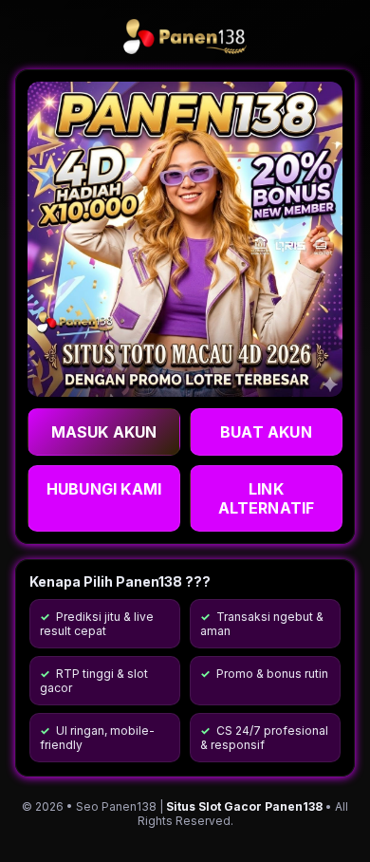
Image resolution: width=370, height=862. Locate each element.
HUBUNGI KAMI (103, 488)
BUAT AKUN (266, 431)
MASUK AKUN (104, 431)
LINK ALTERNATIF (266, 498)
